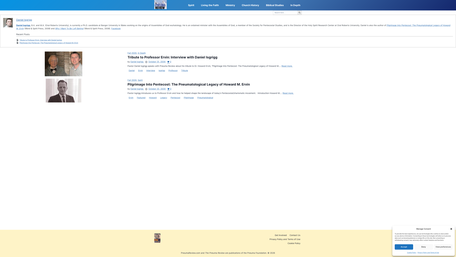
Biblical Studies (275, 5)
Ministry (230, 5)
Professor (173, 70)
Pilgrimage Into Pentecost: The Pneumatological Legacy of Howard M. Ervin (48, 43)
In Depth (295, 5)
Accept (404, 247)
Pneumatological (205, 97)
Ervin (140, 70)
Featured (141, 97)
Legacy (163, 97)
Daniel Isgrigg (24, 19)
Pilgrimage (189, 97)
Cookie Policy (411, 252)
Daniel (132, 70)
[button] (451, 229)
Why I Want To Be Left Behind (69, 28)
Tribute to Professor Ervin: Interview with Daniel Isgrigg (40, 40)
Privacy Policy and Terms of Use (428, 252)
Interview (150, 70)
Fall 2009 (132, 53)
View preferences (443, 247)
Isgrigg (162, 70)
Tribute (184, 70)
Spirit (191, 5)
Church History (250, 5)
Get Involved (281, 235)
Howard (153, 97)
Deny (423, 247)
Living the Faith (210, 5)
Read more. (287, 66)
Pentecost (175, 97)
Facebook (116, 28)
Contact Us (295, 235)
